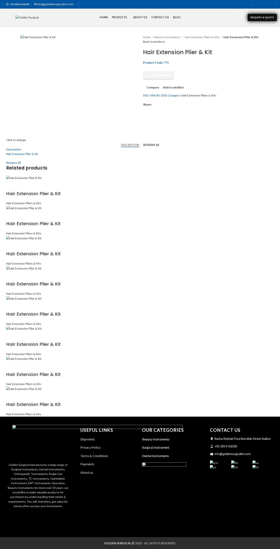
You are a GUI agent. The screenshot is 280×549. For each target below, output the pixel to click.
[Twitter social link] (261, 4)
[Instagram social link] (266, 4)
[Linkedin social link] (272, 4)
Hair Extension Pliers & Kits (202, 37)
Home (147, 37)
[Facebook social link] (256, 4)
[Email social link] (164, 104)
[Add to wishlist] (33, 185)
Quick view (22, 185)
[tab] (130, 145)
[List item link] (109, 472)
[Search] (242, 17)
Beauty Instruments (168, 37)
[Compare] (11, 185)
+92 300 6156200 (19, 4)
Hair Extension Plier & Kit (33, 193)
